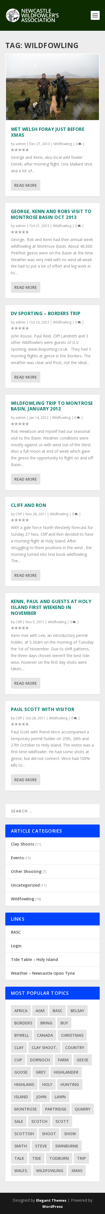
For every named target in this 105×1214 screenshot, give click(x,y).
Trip (81, 1158)
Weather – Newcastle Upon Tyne (43, 973)
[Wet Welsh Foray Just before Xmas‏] (52, 87)
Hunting (69, 1084)
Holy (47, 1084)
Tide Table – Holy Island (34, 959)
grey (41, 1072)
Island (21, 1096)
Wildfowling (62, 143)
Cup (18, 1059)
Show (70, 1133)
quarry (82, 1109)
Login (16, 945)
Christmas (72, 1035)
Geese (82, 1059)
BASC (16, 932)
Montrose (25, 1109)
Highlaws (24, 1084)
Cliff (19, 514)
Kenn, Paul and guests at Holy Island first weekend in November (51, 607)
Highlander (66, 1072)
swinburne (66, 1146)
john (41, 1096)
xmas (76, 1170)
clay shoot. (44, 1047)
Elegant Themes (51, 1200)
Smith (20, 1146)
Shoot (49, 1133)
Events (17, 857)
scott (62, 1121)
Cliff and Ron (28, 505)
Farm (63, 1059)
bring (46, 1023)
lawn (60, 1096)
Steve (41, 1146)
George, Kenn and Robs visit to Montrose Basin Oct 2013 (51, 214)
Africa (20, 1010)
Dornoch (40, 1059)
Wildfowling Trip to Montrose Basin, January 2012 (52, 406)
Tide (36, 1158)
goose (21, 1072)
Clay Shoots (22, 844)
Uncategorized (25, 885)
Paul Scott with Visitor (42, 709)
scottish (24, 1133)
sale (18, 1121)
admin (21, 143)
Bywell (21, 1035)
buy (64, 1023)
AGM (40, 1010)
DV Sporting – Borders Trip (46, 313)
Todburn (59, 1158)
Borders (23, 1023)
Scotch (39, 1121)
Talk (19, 1158)
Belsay (77, 1010)
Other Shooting (26, 871)
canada (45, 1035)
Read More (25, 185)
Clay (19, 1047)
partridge (56, 1109)
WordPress (52, 1206)
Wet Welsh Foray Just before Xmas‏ (48, 132)
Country (74, 1047)
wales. (21, 1170)
